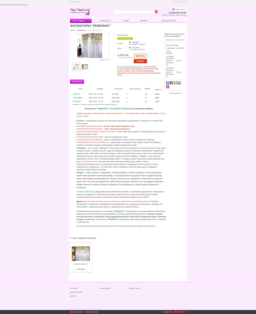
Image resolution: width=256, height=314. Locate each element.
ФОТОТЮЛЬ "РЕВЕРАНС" (81, 264)
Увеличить (105, 60)
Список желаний (93, 312)
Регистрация (182, 1)
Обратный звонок (181, 15)
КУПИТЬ (140, 61)
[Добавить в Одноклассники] (175, 82)
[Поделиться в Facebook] (171, 82)
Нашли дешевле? (175, 93)
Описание (77, 81)
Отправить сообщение (168, 15)
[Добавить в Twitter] (179, 82)
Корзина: (180, 9)
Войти (175, 1)
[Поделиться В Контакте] (167, 82)
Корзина (141, 56)
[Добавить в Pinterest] (167, 86)
